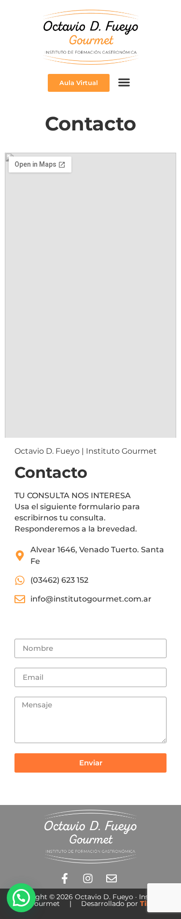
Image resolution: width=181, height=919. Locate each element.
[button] (123, 82)
